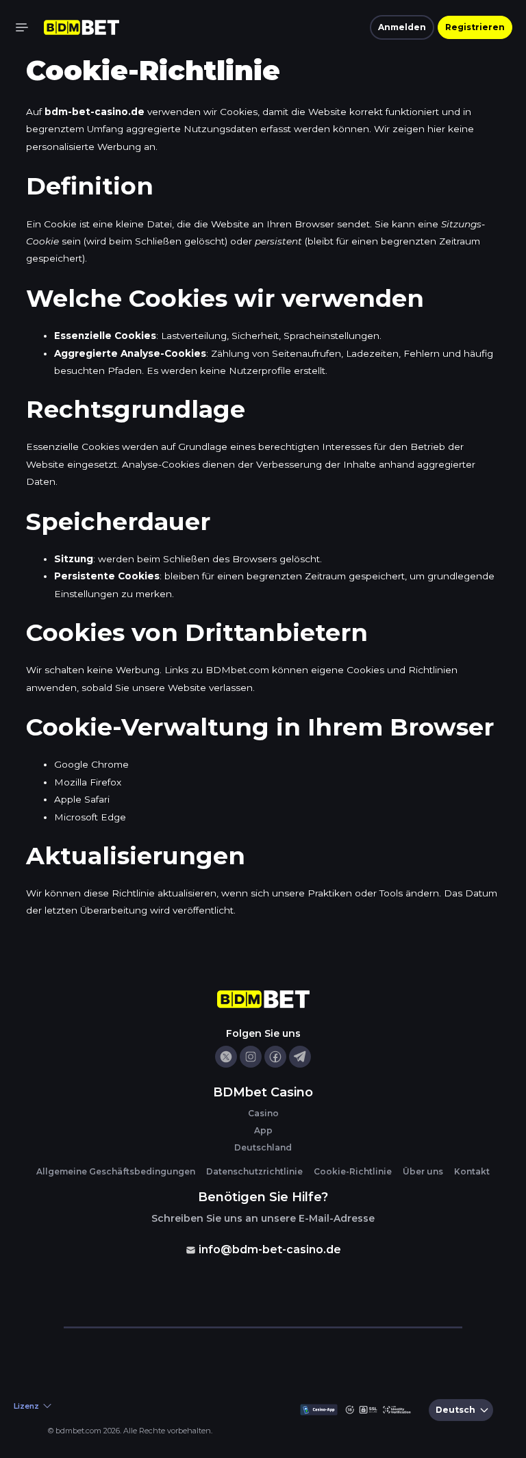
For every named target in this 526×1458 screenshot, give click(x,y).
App (263, 1130)
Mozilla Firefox (87, 782)
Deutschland (263, 1147)
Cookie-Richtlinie (353, 1171)
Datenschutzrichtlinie (254, 1171)
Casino (263, 1113)
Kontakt (472, 1171)
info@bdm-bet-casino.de (270, 1249)
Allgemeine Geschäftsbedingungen (115, 1171)
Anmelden (402, 27)
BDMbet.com (237, 669)
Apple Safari (82, 799)
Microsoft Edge (90, 817)
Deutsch (455, 1410)
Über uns (423, 1171)
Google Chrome (91, 764)
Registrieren (475, 27)
